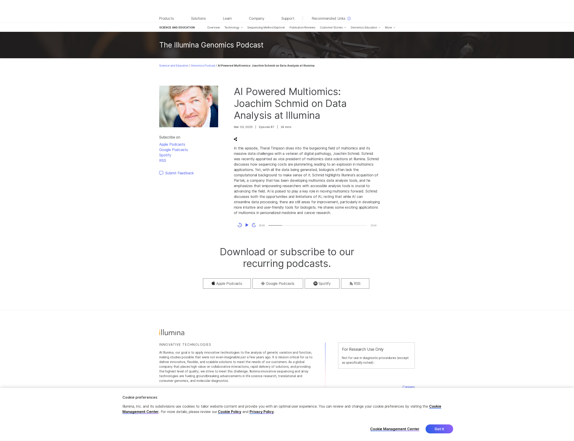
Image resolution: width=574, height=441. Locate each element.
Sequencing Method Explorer (266, 27)
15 (240, 225)
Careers (408, 387)
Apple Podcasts (172, 144)
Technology (231, 27)
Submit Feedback (179, 173)
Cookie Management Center (395, 429)
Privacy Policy (262, 412)
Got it (439, 429)
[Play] (247, 225)
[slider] (317, 225)
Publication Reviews (302, 27)
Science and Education (173, 65)
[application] (307, 225)
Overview (213, 27)
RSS (162, 160)
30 (254, 225)
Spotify (165, 155)
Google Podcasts (173, 149)
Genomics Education (364, 27)
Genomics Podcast (203, 65)
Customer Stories (331, 27)
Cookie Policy (229, 412)
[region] (287, 414)
